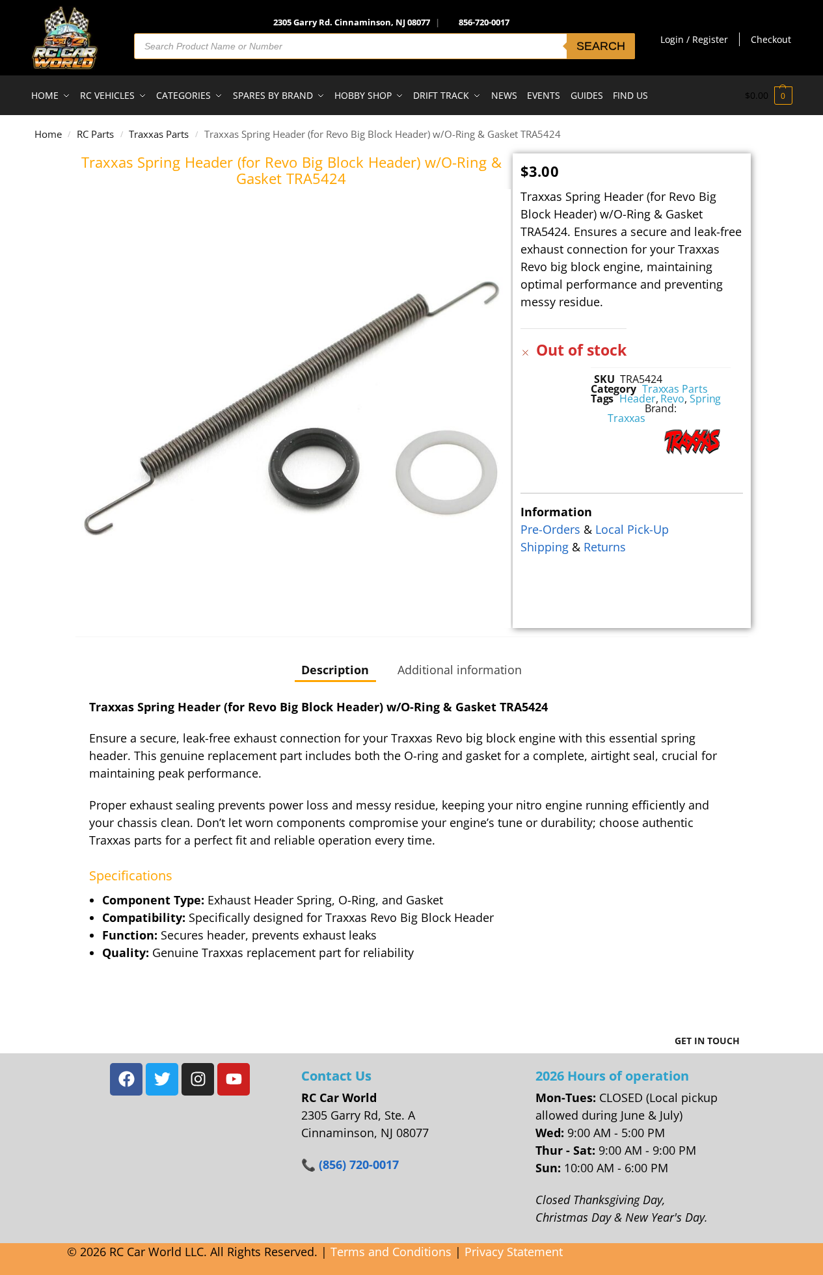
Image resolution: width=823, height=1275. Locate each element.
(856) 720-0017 (359, 1164)
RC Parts (95, 133)
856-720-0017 (484, 22)
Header (637, 398)
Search (600, 46)
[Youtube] (233, 1079)
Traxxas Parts (159, 133)
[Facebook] (126, 1079)
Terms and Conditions (391, 1251)
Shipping (544, 547)
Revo (672, 398)
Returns (605, 547)
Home (48, 133)
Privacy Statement (514, 1251)
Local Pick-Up (632, 529)
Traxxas (626, 418)
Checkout (771, 39)
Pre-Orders (550, 529)
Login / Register (694, 39)
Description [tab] (335, 669)
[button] (768, 95)
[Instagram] (198, 1079)
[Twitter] (162, 1079)
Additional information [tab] (460, 669)
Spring (705, 398)
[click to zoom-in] (291, 408)
